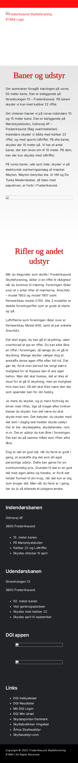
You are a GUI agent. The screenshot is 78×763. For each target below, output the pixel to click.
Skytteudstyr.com (26, 735)
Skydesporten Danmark (30, 719)
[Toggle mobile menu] (70, 14)
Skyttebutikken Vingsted (31, 724)
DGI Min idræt (23, 714)
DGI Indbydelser (25, 698)
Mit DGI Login (23, 708)
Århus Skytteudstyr (27, 729)
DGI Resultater (23, 703)
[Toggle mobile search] (64, 14)
